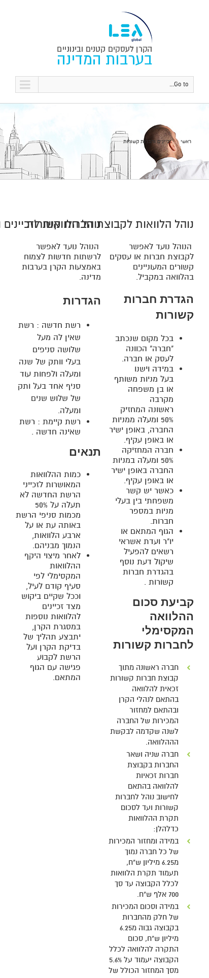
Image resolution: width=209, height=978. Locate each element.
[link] (104, 38)
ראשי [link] (186, 142)
